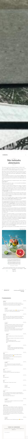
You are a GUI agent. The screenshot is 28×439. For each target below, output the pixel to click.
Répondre (24, 300)
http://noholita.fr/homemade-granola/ (15, 311)
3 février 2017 (8, 333)
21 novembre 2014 (7, 361)
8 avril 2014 (5, 300)
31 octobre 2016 (7, 398)
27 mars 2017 (5, 404)
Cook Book (14, 158)
